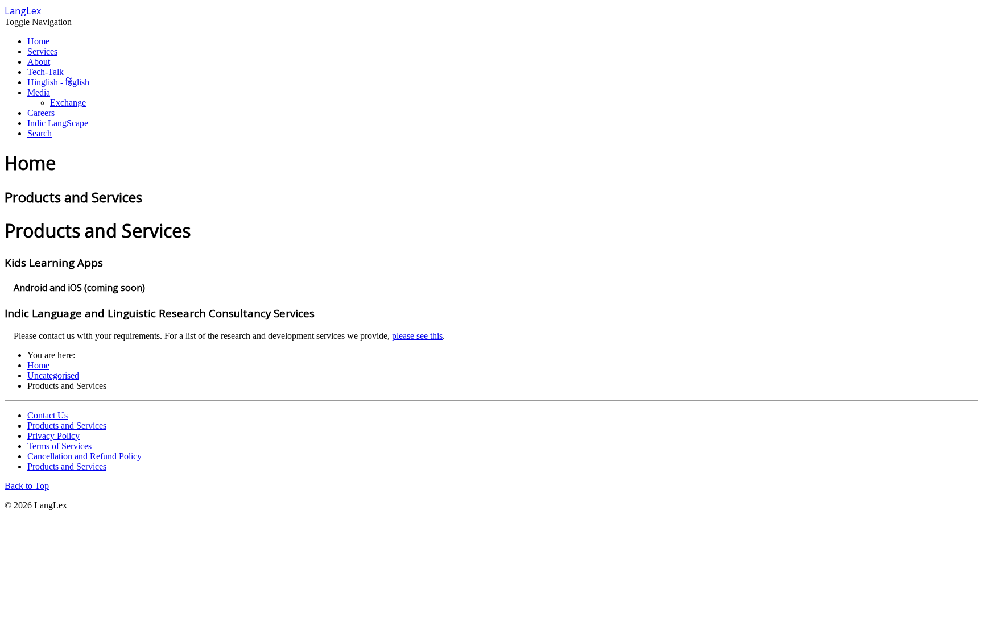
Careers (41, 113)
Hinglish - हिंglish (58, 82)
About (38, 62)
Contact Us (47, 415)
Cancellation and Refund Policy (84, 456)
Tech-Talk (45, 72)
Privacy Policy (53, 436)
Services (42, 51)
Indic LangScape (57, 123)
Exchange (68, 102)
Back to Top (27, 486)
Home (38, 41)
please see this (417, 336)
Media (38, 92)
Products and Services (66, 425)
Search (39, 133)
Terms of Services (59, 446)
